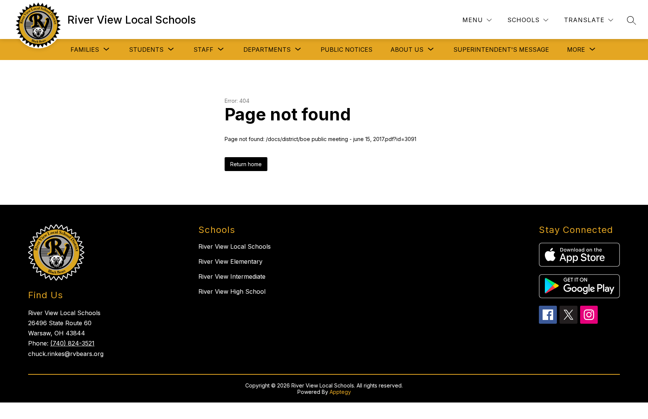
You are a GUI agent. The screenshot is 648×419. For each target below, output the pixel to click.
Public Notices (346, 49)
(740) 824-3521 (72, 343)
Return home (246, 164)
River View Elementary (230, 261)
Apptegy (340, 392)
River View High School (232, 291)
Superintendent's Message (501, 49)
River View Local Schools (234, 246)
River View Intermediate (232, 276)
